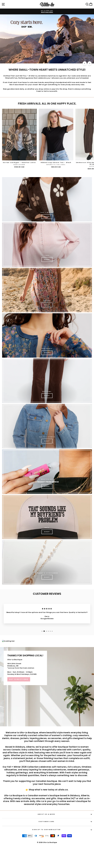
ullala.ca (63, 789)
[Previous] (85, 63)
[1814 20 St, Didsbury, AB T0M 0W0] (47, 686)
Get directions (18, 679)
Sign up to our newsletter (46, 830)
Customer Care (46, 821)
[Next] (90, 63)
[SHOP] (47, 290)
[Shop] (47, 199)
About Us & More (46, 814)
